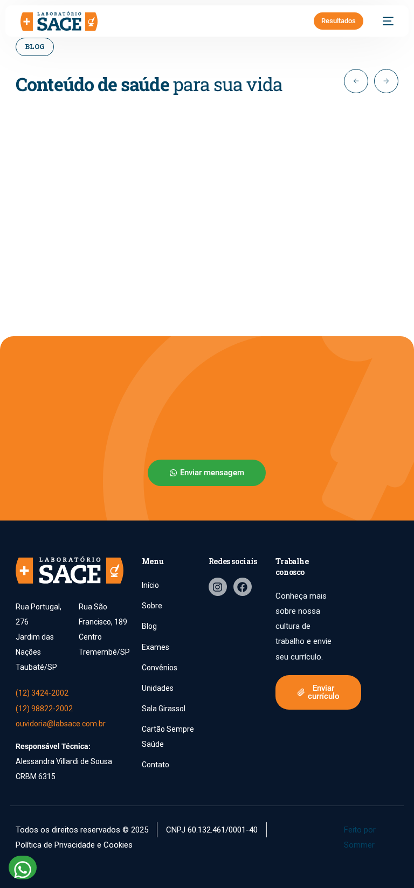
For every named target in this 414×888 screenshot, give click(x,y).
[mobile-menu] (384, 21)
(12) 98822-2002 (44, 708)
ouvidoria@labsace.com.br (61, 723)
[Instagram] (218, 587)
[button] (356, 81)
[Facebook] (242, 587)
